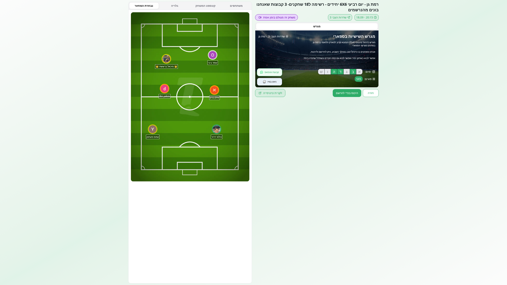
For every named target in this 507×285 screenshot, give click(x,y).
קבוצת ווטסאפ (272, 72)
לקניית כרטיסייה (272, 93)
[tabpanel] (190, 146)
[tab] (317, 26)
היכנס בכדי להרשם (347, 93)
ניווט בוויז (272, 81)
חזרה (371, 93)
